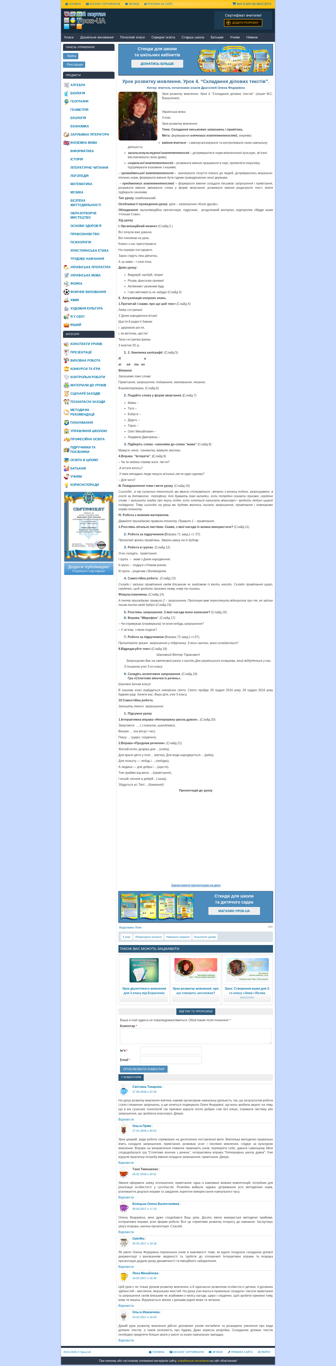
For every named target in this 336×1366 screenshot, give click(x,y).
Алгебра (77, 85)
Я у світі (77, 316)
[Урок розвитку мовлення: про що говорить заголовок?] (195, 970)
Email (125, 1060)
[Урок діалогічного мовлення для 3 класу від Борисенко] (144, 970)
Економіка (79, 126)
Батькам (217, 37)
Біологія (77, 93)
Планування (81, 422)
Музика (76, 192)
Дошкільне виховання (97, 37)
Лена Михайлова (145, 1273)
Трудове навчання (87, 258)
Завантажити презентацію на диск (195, 885)
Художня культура (86, 308)
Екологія (78, 118)
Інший (75, 324)
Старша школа (193, 37)
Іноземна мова (83, 142)
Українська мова (85, 275)
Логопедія (79, 175)
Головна (74, 4)
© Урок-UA (77, 1352)
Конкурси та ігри (85, 369)
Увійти (265, 1352)
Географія (79, 101)
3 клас (126, 936)
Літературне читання (148, 936)
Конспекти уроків (205, 936)
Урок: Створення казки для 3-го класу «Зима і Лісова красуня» (247, 993)
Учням (235, 37)
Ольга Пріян (141, 1126)
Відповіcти (126, 1119)
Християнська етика (89, 250)
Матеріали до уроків (88, 385)
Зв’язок (133, 4)
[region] (234, 59)
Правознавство (84, 234)
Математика (81, 184)
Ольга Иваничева (146, 1312)
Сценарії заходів (85, 393)
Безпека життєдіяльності (85, 202)
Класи (69, 37)
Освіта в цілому (84, 460)
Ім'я (124, 1050)
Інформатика (82, 151)
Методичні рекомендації (82, 412)
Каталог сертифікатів (104, 4)
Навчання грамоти (178, 936)
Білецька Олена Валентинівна (155, 1203)
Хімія (74, 300)
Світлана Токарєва (147, 1086)
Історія (76, 159)
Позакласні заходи (87, 401)
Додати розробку (245, 22)
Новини (252, 37)
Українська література (90, 267)
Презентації (80, 352)
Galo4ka (138, 1238)
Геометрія (79, 109)
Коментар (128, 1026)
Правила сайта (241, 1352)
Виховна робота (85, 360)
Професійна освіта (87, 439)
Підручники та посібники (83, 449)
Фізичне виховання (88, 292)
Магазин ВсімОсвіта (253, 4)
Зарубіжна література (89, 134)
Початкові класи (132, 37)
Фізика (76, 283)
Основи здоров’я (86, 226)
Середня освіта (163, 37)
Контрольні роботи (87, 377)
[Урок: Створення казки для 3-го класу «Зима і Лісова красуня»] (247, 970)
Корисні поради (84, 484)
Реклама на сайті (160, 4)
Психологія (80, 242)
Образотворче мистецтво (83, 215)
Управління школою (88, 431)
